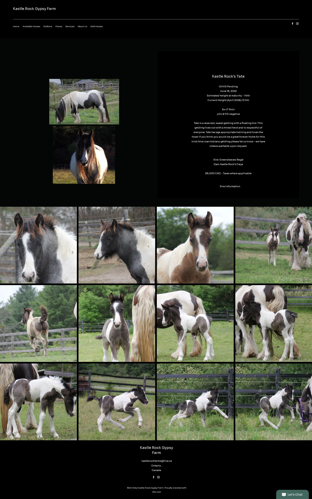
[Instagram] (297, 23)
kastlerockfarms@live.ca (157, 460)
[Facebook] (292, 23)
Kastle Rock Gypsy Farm (34, 9)
